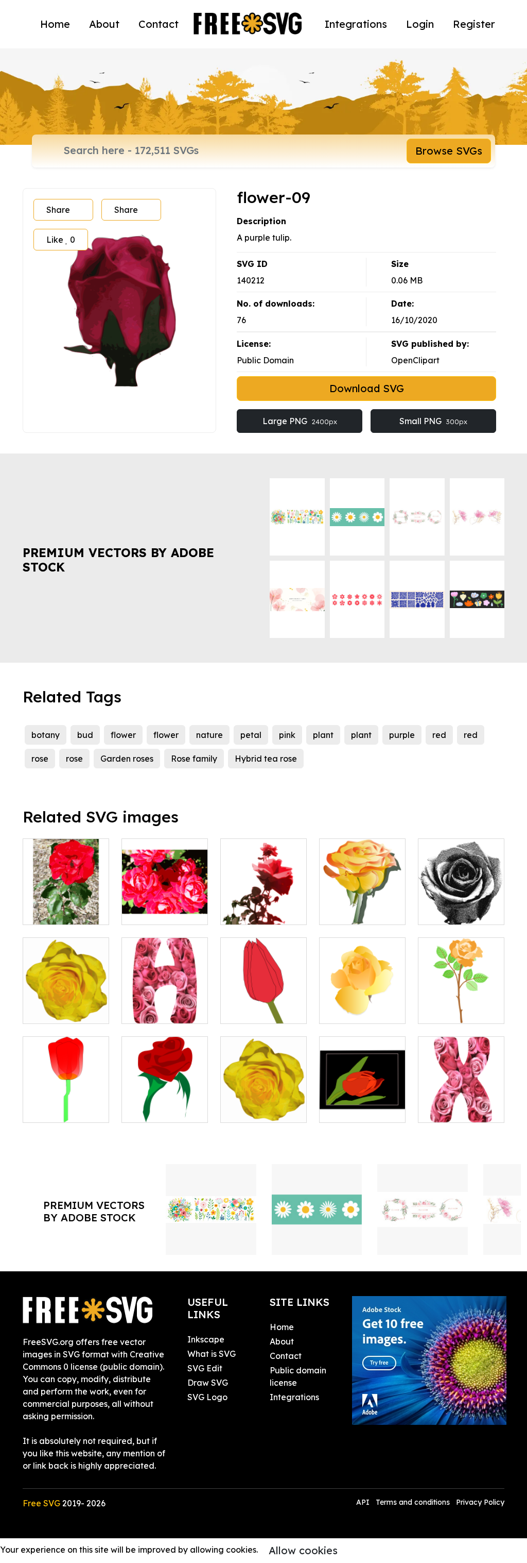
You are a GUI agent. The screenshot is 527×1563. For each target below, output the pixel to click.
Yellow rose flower (263, 1102)
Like (60, 239)
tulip (42, 1108)
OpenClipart (415, 360)
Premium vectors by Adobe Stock (118, 560)
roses (242, 910)
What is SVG (211, 1354)
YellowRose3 (355, 910)
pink (287, 735)
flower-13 (52, 1009)
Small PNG (433, 421)
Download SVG (366, 388)
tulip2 (243, 1009)
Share (58, 210)
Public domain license (298, 1376)
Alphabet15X (454, 1108)
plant (323, 735)
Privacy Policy (480, 1502)
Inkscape (205, 1339)
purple (402, 735)
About (104, 24)
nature (209, 735)
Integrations (356, 24)
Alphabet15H (159, 1009)
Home (55, 24)
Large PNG (299, 421)
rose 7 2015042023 (461, 904)
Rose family (194, 758)
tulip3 (341, 1108)
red (439, 735)
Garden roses (126, 758)
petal (250, 735)
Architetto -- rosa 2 (164, 1102)
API (364, 1502)
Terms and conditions (413, 1502)
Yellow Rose (354, 1009)
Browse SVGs (448, 150)
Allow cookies (303, 1550)
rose (39, 758)
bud (85, 735)
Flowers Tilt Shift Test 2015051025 (165, 898)
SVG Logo (207, 1397)
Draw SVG (207, 1382)
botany (45, 735)
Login (420, 24)
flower (123, 735)
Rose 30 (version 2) (461, 1003)
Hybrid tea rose (266, 758)
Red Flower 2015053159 (66, 904)
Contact (158, 24)
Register (474, 24)
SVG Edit (204, 1368)
